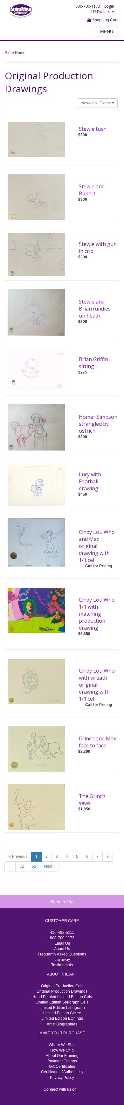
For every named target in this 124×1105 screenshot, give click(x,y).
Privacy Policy (62, 1077)
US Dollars (101, 11)
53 (34, 866)
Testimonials (62, 965)
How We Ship (62, 1050)
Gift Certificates (62, 1066)
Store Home (15, 53)
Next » (49, 866)
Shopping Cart (104, 20)
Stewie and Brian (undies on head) (95, 308)
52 (21, 866)
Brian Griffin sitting (93, 363)
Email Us (62, 943)
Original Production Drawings (62, 991)
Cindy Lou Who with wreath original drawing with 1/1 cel (97, 684)
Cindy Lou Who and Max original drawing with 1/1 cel (97, 545)
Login (109, 6)
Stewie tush (93, 128)
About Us (62, 949)
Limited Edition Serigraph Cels (62, 1002)
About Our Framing (62, 1055)
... (10, 866)
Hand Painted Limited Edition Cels (62, 997)
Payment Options (62, 1061)
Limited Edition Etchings (62, 1018)
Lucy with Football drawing (90, 481)
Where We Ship (62, 1045)
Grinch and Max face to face (97, 742)
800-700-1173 (62, 938)
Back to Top (62, 901)
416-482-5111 (62, 932)
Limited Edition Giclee (62, 1013)
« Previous (18, 856)
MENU (106, 31)
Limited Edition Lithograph (62, 1007)
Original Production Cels (62, 986)
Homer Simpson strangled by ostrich (98, 423)
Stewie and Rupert (92, 190)
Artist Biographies (62, 1024)
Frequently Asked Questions (62, 954)
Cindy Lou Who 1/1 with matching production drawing (97, 613)
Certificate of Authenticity (62, 1072)
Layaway (62, 959)
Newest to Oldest (96, 103)
